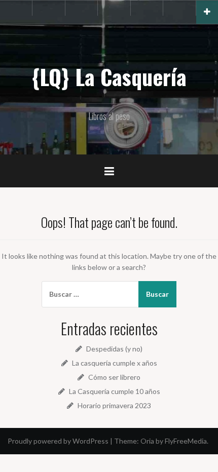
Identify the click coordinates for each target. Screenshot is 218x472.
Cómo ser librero (114, 377)
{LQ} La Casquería (109, 76)
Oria (147, 441)
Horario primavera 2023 (114, 405)
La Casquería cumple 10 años (114, 391)
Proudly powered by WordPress (58, 441)
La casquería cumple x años (114, 363)
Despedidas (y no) (114, 348)
